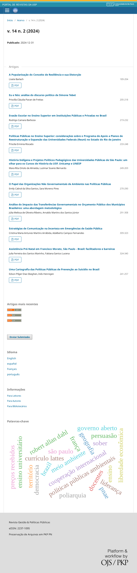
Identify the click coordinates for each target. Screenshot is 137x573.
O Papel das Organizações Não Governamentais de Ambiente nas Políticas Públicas (60, 184)
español (12, 363)
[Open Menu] (7, 10)
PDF (16, 85)
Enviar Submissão (20, 337)
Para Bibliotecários (17, 406)
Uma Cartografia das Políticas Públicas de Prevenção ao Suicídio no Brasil (54, 269)
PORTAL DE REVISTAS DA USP (19, 5)
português (13, 374)
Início (10, 20)
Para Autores (14, 400)
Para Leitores (14, 395)
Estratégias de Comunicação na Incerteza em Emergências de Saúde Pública (55, 228)
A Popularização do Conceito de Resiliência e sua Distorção (45, 74)
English (11, 358)
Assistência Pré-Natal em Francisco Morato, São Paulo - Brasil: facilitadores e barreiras (62, 249)
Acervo (20, 20)
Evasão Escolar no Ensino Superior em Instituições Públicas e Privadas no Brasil (57, 115)
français (12, 369)
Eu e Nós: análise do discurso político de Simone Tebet (42, 95)
